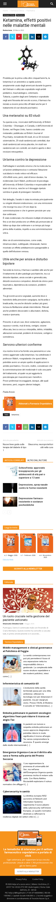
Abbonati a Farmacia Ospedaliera (35, 403)
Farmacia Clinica (17, 10)
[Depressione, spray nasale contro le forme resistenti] (10, 488)
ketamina (15, 415)
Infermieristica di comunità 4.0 (20, 683)
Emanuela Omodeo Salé (13, 624)
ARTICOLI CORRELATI (14, 460)
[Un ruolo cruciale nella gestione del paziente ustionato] (28, 600)
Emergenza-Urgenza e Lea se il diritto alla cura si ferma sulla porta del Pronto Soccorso (27, 756)
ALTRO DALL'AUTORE (37, 460)
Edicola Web (8, 559)
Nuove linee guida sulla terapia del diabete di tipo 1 (14, 447)
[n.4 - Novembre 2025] (45, 543)
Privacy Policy (21, 879)
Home (5, 10)
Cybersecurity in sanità (16, 791)
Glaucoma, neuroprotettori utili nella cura (40, 446)
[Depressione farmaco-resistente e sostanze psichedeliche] (10, 502)
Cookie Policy (37, 879)
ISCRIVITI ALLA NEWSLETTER (28, 871)
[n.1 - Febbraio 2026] (28, 543)
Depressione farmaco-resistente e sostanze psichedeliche (31, 501)
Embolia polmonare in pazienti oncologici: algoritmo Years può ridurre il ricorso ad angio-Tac (27, 716)
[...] (9, 676)
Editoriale (9, 582)
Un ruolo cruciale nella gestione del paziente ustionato (26, 618)
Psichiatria (31, 10)
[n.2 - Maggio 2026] (10, 404)
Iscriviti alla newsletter (28, 569)
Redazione (7, 30)
